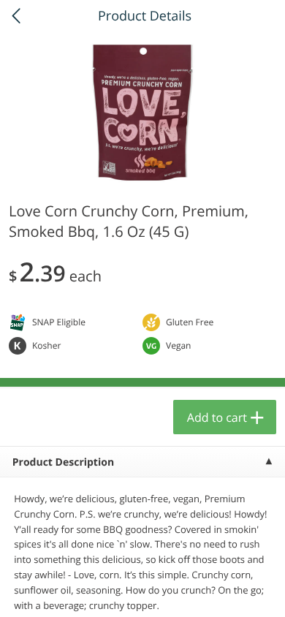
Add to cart (217, 417)
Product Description (63, 462)
